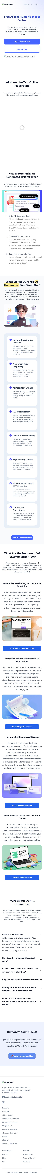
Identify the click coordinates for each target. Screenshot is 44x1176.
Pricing (5, 1154)
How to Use (22, 49)
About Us (26, 1161)
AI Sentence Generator (10, 1119)
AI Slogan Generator (10, 1122)
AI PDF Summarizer (9, 1144)
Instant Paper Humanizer (22, 727)
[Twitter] (4, 1102)
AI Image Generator (9, 1129)
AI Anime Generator (9, 1133)
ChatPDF (5, 1140)
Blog (4, 1158)
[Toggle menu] (40, 4)
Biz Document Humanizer (22, 805)
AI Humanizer (7, 1115)
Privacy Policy (28, 1154)
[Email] (19, 1097)
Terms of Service (29, 1158)
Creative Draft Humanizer (22, 877)
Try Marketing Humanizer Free (22, 648)
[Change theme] (36, 4)
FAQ (3, 1161)
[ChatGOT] (7, 4)
